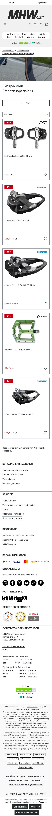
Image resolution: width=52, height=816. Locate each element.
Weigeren (35, 807)
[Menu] (5, 24)
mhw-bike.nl (12, 763)
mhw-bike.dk (38, 763)
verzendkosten (32, 707)
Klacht (5, 509)
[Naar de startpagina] (26, 14)
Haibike (42, 34)
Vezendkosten (8, 479)
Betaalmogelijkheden (11, 483)
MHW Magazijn (9, 544)
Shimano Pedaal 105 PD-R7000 (16, 221)
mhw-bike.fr (12, 759)
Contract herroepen (12, 518)
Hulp (11, 2)
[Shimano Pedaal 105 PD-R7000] (26, 202)
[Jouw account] (41, 24)
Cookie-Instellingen (15, 776)
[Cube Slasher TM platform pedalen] (26, 331)
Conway (41, 37)
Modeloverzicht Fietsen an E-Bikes (18, 535)
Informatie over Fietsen (13, 514)
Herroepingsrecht (35, 776)
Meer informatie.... (40, 802)
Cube (24, 34)
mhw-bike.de (11, 755)
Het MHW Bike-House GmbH (16, 540)
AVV (26, 780)
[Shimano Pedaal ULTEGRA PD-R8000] (26, 396)
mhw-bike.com (25, 755)
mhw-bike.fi (25, 763)
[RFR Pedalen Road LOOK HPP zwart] (26, 138)
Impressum (35, 780)
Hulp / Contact (9, 501)
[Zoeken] (29, 24)
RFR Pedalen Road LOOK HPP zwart (18, 156)
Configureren (20, 807)
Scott (32, 34)
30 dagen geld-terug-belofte (15, 470)
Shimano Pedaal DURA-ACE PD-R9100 (19, 285)
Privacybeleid (15, 780)
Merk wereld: (13, 34)
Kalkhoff (19, 37)
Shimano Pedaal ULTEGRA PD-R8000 (19, 414)
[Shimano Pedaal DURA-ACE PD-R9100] (26, 267)
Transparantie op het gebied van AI (26, 784)
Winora (30, 37)
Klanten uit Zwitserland (12, 474)
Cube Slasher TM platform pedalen (18, 350)
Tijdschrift (42, 2)
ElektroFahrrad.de (25, 767)
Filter (27, 103)
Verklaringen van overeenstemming (18, 505)
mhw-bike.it (25, 759)
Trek (9, 37)
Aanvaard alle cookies (26, 812)
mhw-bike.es (39, 755)
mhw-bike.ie (37, 759)
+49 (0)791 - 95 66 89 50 (13, 646)
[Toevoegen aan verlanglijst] (45, 174)
